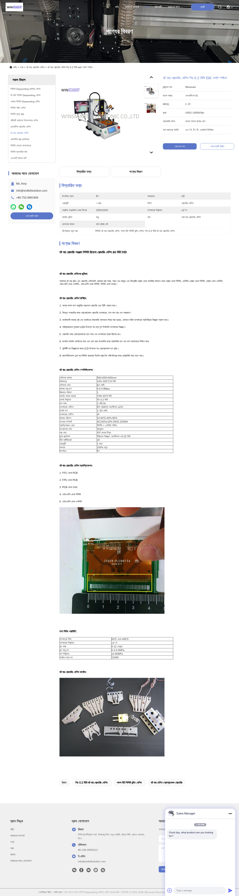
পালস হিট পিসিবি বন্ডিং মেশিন (129, 782)
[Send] (230, 890)
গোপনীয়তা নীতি (44, 892)
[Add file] (169, 890)
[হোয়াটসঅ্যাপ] (13, 207)
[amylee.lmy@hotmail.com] (102, 871)
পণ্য (147, 6)
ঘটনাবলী (158, 6)
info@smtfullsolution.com (31, 190)
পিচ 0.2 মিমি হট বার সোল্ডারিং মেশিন (91, 782)
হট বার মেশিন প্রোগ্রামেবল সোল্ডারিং (166, 782)
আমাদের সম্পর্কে (132, 6)
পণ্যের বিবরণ (135, 171)
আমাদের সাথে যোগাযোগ (176, 6)
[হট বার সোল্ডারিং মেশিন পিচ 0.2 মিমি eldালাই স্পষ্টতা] (100, 115)
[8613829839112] (95, 871)
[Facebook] (81, 871)
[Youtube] (88, 871)
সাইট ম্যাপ (58, 892)
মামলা (12, 854)
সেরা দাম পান (180, 146)
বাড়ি (117, 6)
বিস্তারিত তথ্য (84, 171)
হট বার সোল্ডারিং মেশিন (35, 67)
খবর (12, 848)
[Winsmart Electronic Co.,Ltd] (14, 7)
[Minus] (230, 813)
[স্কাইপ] (29, 207)
